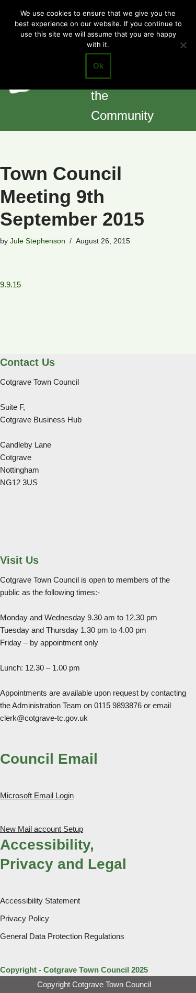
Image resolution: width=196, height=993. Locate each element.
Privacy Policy (24, 918)
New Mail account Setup (41, 828)
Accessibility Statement (40, 900)
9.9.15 (10, 284)
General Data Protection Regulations (62, 936)
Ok (98, 65)
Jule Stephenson (37, 241)
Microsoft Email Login (37, 795)
